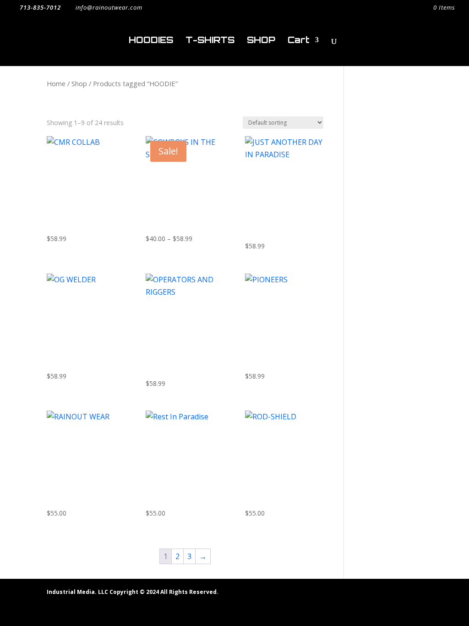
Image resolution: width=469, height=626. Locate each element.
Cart (299, 41)
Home (56, 83)
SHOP (261, 41)
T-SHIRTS (209, 41)
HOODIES (151, 41)
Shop (79, 83)
